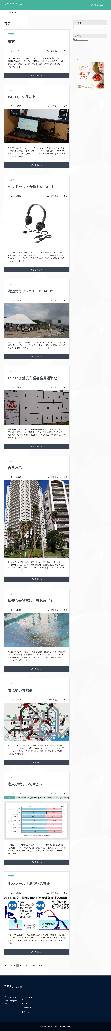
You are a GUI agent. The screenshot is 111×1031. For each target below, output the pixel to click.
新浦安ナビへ (78, 59)
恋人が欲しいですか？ (25, 784)
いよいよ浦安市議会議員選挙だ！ (34, 378)
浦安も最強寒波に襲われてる (31, 601)
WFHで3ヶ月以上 (21, 97)
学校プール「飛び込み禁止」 (30, 884)
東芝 (11, 42)
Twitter (26, 1003)
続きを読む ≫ (36, 75)
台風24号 (15, 468)
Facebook (27, 1008)
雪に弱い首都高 (20, 690)
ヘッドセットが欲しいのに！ (31, 187)
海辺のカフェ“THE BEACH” (30, 291)
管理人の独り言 (13, 4)
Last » (41, 965)
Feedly (26, 1012)
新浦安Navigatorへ (98, 5)
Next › (35, 965)
